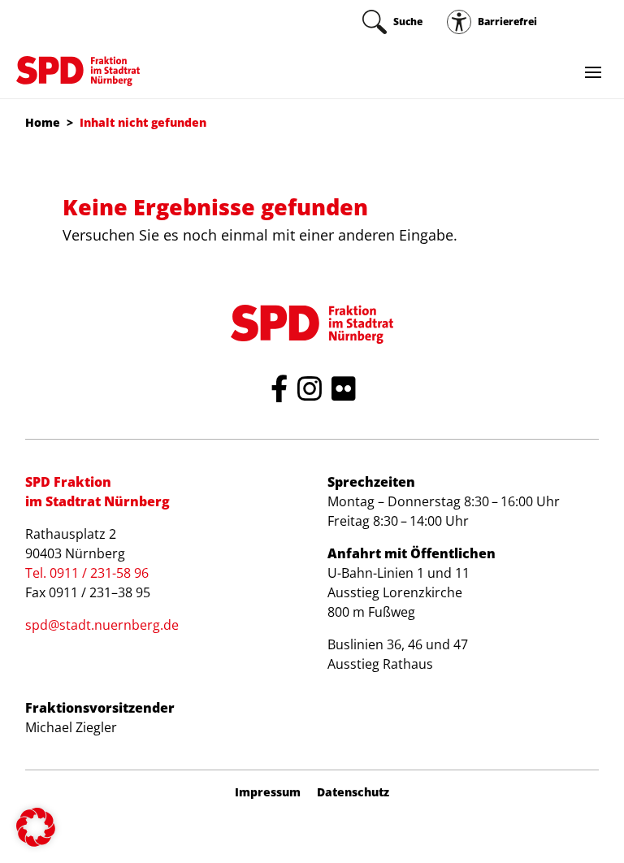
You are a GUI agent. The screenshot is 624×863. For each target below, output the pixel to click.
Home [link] (42, 122)
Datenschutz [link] (353, 792)
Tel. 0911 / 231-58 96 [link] (87, 573)
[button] (36, 827)
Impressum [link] (268, 792)
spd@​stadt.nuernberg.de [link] (102, 625)
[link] (392, 22)
